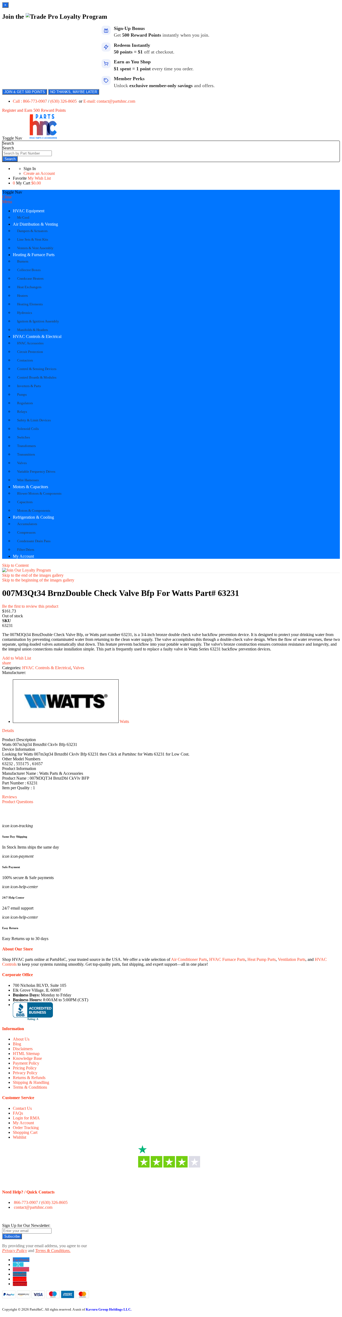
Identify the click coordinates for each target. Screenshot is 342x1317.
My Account (23, 556)
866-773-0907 (26, 1202)
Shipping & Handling (31, 1082)
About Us (21, 1039)
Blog (17, 1044)
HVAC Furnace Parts (227, 959)
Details (8, 730)
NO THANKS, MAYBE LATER (73, 92)
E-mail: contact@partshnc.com (109, 101)
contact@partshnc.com (33, 1207)
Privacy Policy (25, 1072)
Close (7, 197)
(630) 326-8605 (64, 101)
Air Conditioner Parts (189, 959)
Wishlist (19, 1137)
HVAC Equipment (28, 211)
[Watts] (66, 721)
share (6, 663)
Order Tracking (26, 1127)
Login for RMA (26, 1118)
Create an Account (39, 173)
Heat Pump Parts (261, 959)
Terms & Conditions (30, 1087)
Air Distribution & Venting (35, 224)
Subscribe (12, 1236)
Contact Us (22, 1108)
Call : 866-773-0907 (30, 101)
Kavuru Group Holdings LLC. (108, 1309)
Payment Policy (26, 1063)
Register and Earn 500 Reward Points (34, 110)
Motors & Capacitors (30, 486)
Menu (7, 201)
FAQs (18, 1113)
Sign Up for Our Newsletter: (26, 1225)
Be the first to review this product (30, 606)
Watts (124, 721)
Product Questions (17, 801)
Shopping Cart (25, 1132)
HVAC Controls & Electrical (37, 336)
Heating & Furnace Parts (34, 254)
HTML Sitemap (26, 1053)
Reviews (9, 797)
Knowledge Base (27, 1058)
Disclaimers (23, 1048)
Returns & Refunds (29, 1077)
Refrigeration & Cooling (33, 517)
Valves (78, 667)
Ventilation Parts (291, 959)
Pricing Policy (25, 1068)
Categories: (12, 667)
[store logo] (43, 138)
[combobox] (27, 153)
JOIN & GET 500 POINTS (24, 92)
